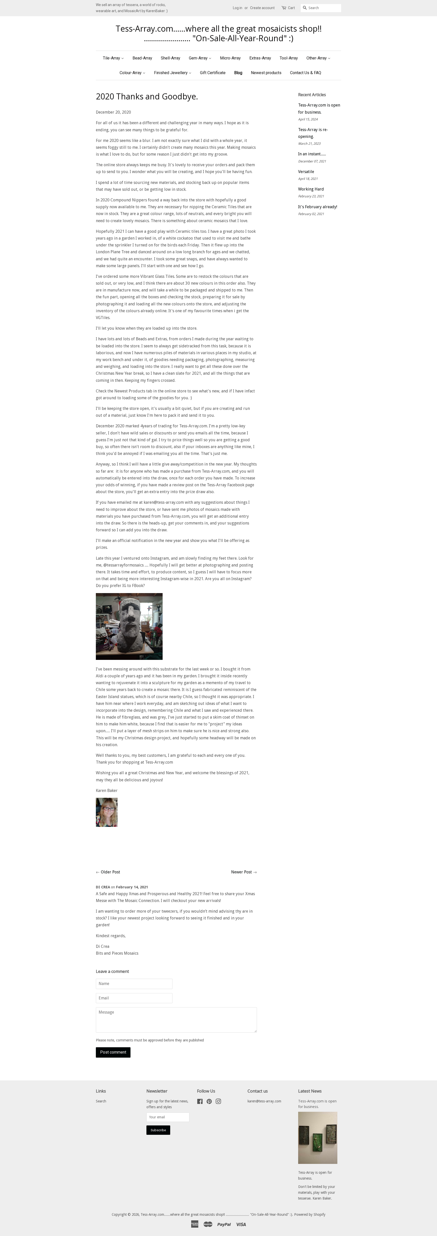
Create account (262, 8)
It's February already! (317, 206)
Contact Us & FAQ (305, 72)
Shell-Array (170, 58)
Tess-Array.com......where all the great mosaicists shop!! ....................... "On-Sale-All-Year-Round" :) (219, 33)
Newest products (266, 72)
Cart (291, 8)
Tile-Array (112, 58)
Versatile (306, 171)
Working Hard (311, 189)
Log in (237, 8)
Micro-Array (230, 58)
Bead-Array (142, 58)
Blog (238, 72)
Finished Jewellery (171, 72)
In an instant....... (312, 154)
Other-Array (317, 58)
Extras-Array (260, 58)
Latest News (310, 1091)
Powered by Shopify (309, 1214)
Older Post (110, 872)
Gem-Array (199, 58)
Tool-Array (289, 58)
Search (101, 1101)
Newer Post (241, 872)
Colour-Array (131, 72)
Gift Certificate (213, 72)
